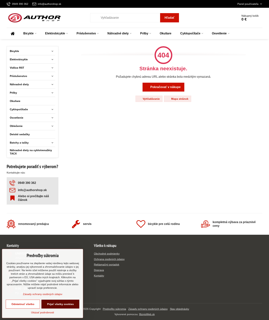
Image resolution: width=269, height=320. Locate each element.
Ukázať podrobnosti (42, 312)
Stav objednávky (179, 308)
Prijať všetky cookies (60, 304)
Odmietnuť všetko (22, 304)
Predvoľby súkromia (114, 308)
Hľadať (170, 17)
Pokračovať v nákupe (165, 87)
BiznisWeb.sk (147, 314)
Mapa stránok (179, 98)
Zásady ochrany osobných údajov (148, 308)
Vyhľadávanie (151, 98)
